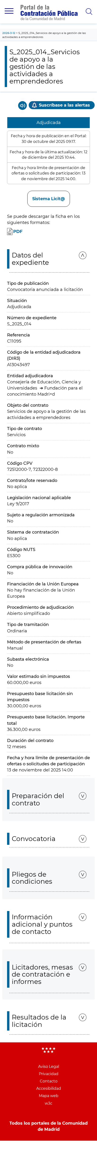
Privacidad (48, 1074)
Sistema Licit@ (48, 198)
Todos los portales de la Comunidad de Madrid (48, 1126)
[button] (9, 11)
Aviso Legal (48, 1066)
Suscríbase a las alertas (64, 105)
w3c (48, 1103)
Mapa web (48, 1096)
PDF (18, 231)
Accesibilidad (48, 1088)
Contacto (48, 1081)
